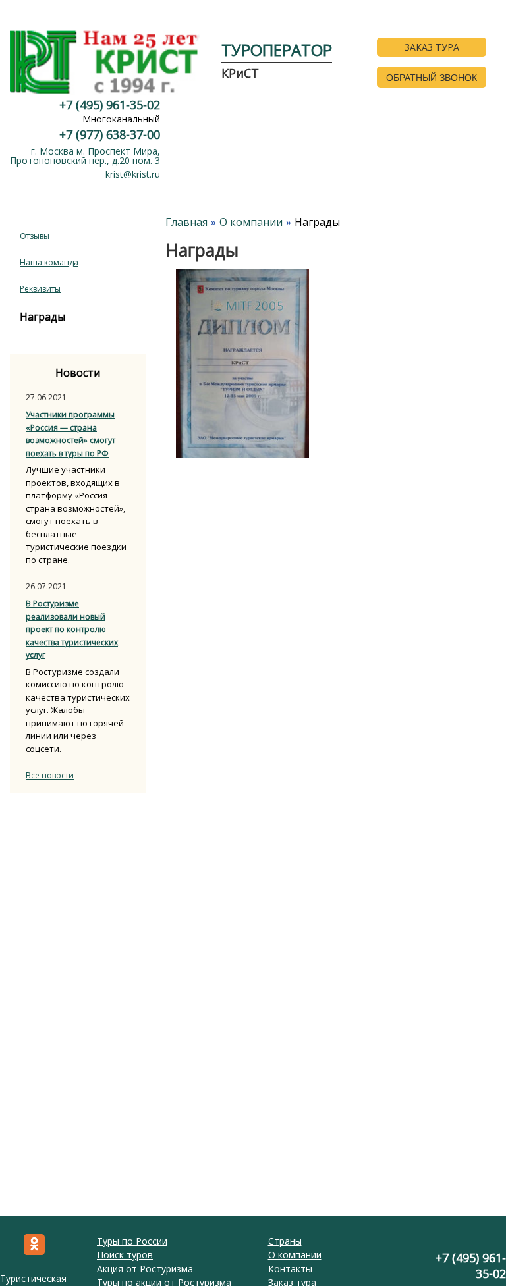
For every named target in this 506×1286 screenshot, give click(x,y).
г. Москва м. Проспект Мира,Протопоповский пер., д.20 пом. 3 (85, 156)
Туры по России (132, 1241)
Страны (285, 1241)
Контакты (290, 1268)
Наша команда (49, 262)
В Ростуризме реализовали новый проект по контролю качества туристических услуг (72, 629)
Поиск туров (125, 1254)
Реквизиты (40, 288)
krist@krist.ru (132, 174)
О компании (295, 1254)
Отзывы (34, 236)
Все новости (50, 775)
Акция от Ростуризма (145, 1268)
